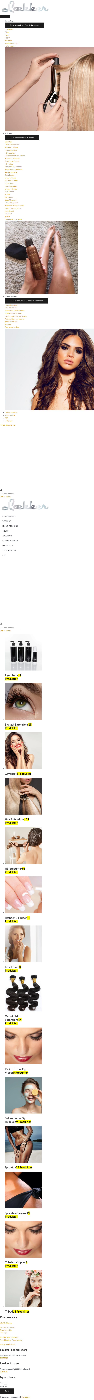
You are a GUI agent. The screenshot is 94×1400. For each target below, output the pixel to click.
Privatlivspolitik (6, 1330)
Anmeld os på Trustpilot (9, 1337)
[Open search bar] (1, 490)
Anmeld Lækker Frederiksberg (11, 1340)
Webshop (6, 521)
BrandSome (26, 1397)
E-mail (2, 1386)
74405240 (4, 1358)
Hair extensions (10, 526)
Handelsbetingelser (7, 1327)
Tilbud (5, 531)
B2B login (3, 1333)
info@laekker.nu (6, 1323)
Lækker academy (10, 541)
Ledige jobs (7, 546)
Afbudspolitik (9, 550)
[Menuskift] (5, 16)
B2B (4, 555)
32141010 (4, 1372)
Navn (2, 1383)
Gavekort (7, 536)
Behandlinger (9, 516)
